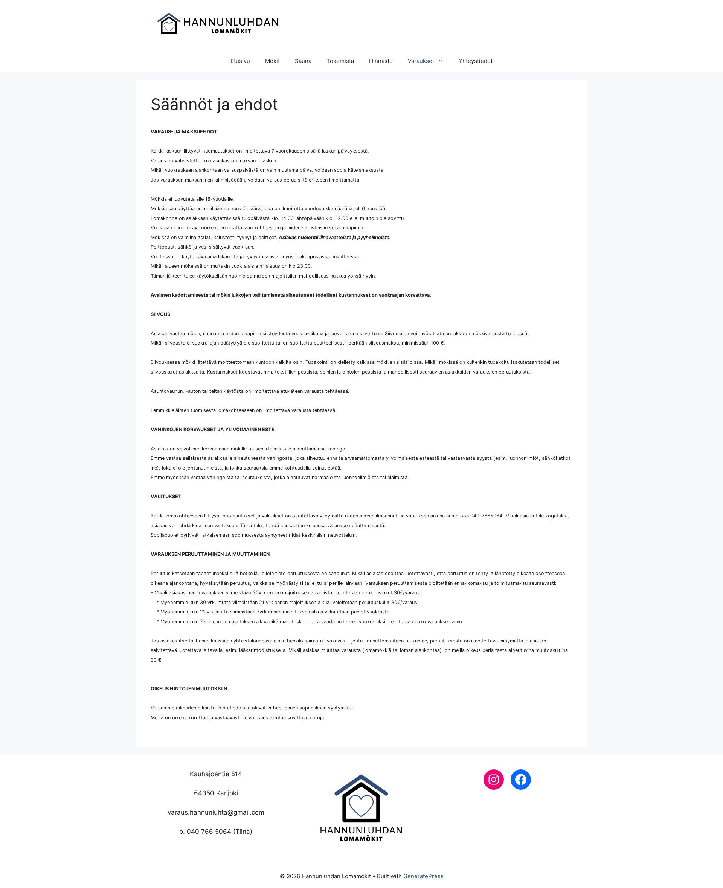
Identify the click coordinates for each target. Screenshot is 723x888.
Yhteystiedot (476, 60)
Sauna (303, 60)
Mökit (272, 60)
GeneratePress (423, 876)
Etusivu (240, 60)
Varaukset (421, 60)
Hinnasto (381, 60)
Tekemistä (340, 60)
